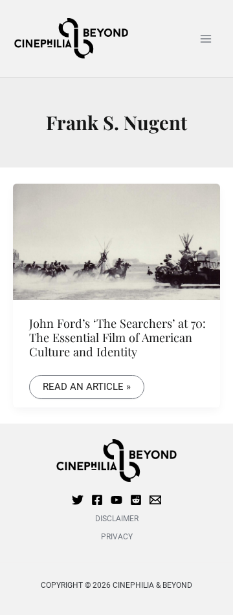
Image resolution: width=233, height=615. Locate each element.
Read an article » (86, 384)
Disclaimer (117, 518)
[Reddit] (136, 500)
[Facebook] (97, 500)
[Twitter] (77, 500)
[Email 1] (155, 500)
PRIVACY (117, 536)
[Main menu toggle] (205, 38)
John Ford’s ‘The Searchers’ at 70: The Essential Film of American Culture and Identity (117, 337)
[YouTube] (116, 500)
